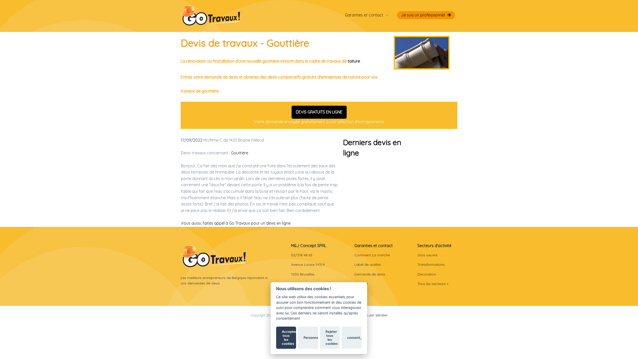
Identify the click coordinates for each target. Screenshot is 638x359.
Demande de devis (369, 274)
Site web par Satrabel (371, 315)
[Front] (213, 256)
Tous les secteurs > (432, 283)
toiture (354, 61)
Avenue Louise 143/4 (308, 264)
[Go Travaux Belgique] (210, 15)
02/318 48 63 (301, 255)
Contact (361, 283)
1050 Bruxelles (303, 274)
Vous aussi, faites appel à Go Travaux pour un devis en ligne (236, 223)
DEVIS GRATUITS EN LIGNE (319, 111)
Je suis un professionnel (423, 14)
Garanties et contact (364, 14)
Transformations (431, 264)
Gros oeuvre (427, 255)
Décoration (426, 274)
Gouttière (239, 152)
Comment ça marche (372, 255)
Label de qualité (367, 264)
